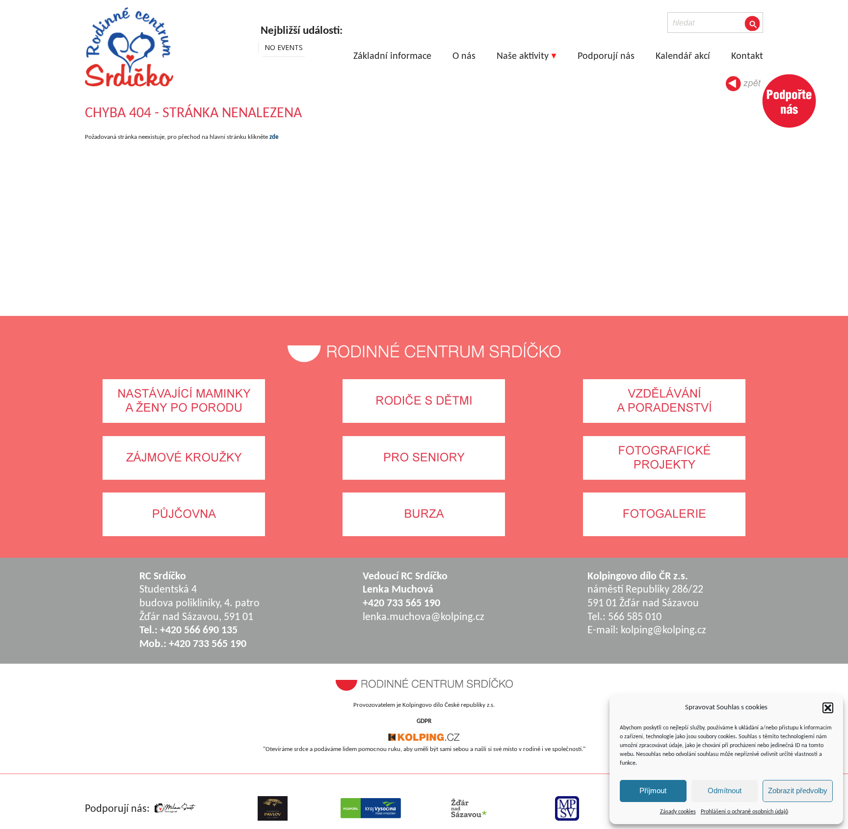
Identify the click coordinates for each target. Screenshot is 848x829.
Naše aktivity (523, 56)
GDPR (424, 721)
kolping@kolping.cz (663, 630)
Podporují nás (606, 56)
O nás (464, 56)
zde (274, 137)
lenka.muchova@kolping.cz (423, 617)
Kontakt (747, 56)
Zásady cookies (678, 812)
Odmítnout (725, 790)
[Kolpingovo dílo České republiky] (424, 739)
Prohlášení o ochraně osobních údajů (744, 812)
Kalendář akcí (683, 56)
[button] (828, 708)
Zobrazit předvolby (797, 790)
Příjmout (652, 790)
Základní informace (392, 56)
